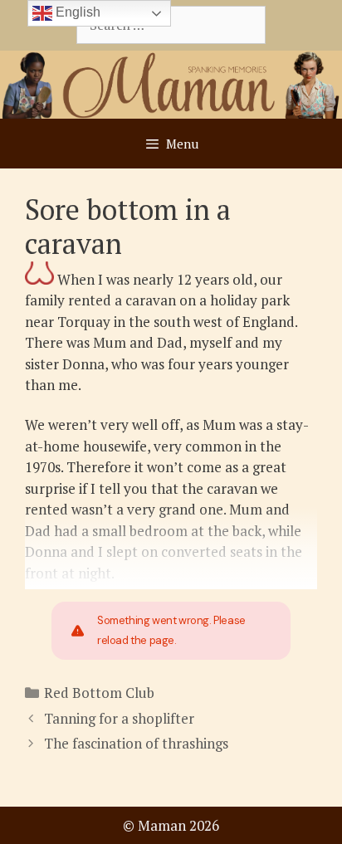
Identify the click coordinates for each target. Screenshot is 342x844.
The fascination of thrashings (136, 743)
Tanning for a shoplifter (119, 718)
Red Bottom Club (99, 692)
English (76, 12)
